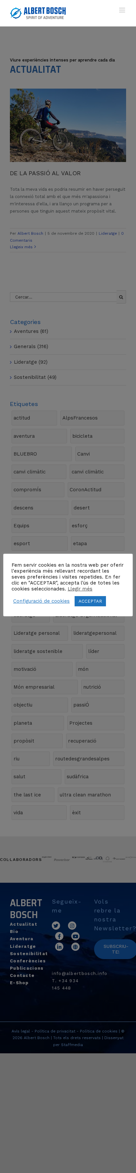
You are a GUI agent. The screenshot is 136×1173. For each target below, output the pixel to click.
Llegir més (80, 589)
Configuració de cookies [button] (41, 601)
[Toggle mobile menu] (122, 10)
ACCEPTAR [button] (90, 601)
